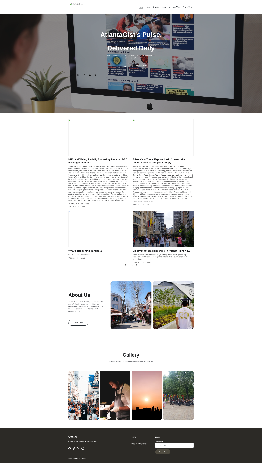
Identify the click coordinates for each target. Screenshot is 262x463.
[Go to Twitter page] (95, 75)
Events (156, 7)
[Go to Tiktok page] (74, 448)
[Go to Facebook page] (79, 75)
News (164, 7)
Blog (148, 7)
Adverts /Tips (174, 7)
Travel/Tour (187, 7)
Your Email (159, 441)
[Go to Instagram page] (85, 75)
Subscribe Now (120, 66)
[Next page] (136, 265)
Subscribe (162, 452)
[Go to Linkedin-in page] (91, 75)
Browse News (141, 65)
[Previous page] (125, 265)
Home (141, 7)
